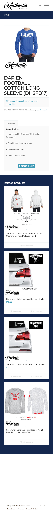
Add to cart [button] (16, 311)
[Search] (39, 5)
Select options (27, 246)
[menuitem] (39, 5)
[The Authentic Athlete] (22, 5)
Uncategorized (41, 110)
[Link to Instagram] (44, 506)
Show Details (37, 311)
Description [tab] (11, 123)
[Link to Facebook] (40, 506)
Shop (7, 14)
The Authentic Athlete (23, 506)
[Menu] (45, 5)
